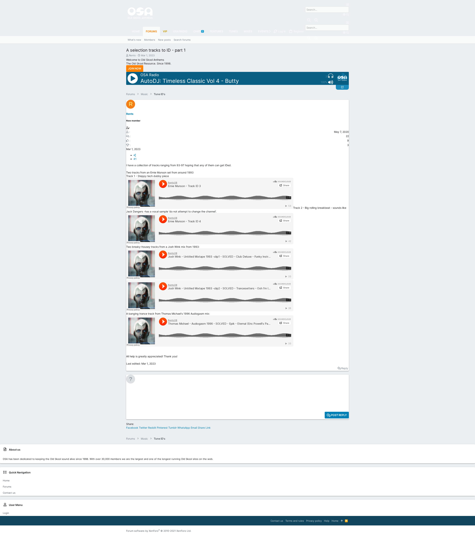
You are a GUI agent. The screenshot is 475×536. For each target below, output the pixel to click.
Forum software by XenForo (158, 530)
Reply (344, 368)
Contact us (9, 492)
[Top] (342, 521)
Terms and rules (294, 520)
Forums (7, 486)
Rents (132, 55)
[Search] (344, 14)
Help (326, 520)
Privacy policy (314, 520)
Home (6, 480)
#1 (135, 158)
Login (6, 512)
